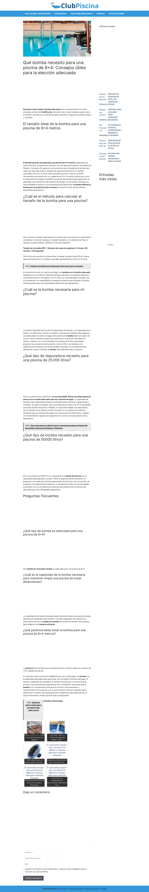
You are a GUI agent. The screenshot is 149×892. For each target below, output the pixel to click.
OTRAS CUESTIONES (116, 14)
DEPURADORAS (60, 14)
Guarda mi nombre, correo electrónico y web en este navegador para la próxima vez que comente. (55, 870)
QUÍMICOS (101, 14)
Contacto (103, 889)
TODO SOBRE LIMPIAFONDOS (81, 14)
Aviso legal (62, 889)
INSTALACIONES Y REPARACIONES (38, 14)
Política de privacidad (76, 889)
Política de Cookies (91, 889)
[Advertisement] (57, 90)
